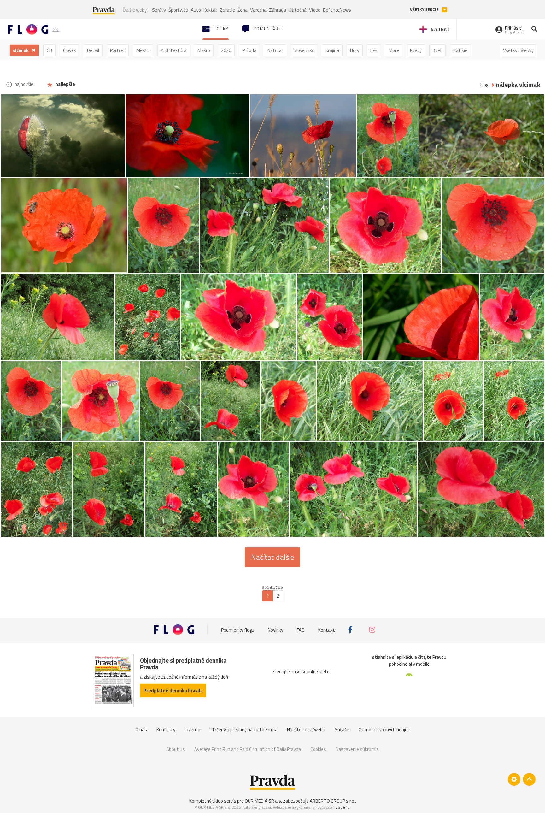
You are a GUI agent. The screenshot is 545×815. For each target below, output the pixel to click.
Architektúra (173, 50)
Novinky (275, 629)
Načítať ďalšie (272, 557)
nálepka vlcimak (518, 84)
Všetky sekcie (424, 10)
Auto (196, 10)
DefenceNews (337, 10)
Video (314, 10)
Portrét (117, 50)
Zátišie (460, 50)
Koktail (210, 10)
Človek (69, 50)
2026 (226, 50)
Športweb (178, 10)
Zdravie (227, 10)
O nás (141, 729)
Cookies (318, 749)
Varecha (258, 10)
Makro (203, 50)
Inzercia (192, 729)
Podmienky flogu (237, 629)
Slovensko (304, 50)
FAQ (301, 629)
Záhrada (277, 10)
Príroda (249, 50)
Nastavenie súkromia (357, 749)
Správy (159, 10)
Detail (93, 50)
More (394, 50)
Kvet (437, 50)
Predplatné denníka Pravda (173, 690)
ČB (49, 50)
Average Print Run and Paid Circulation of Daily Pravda (247, 749)
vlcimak (21, 50)
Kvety (416, 50)
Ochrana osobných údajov (384, 729)
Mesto (143, 50)
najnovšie (23, 84)
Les (374, 50)
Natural (275, 50)
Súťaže (342, 729)
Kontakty (165, 729)
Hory (354, 50)
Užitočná (298, 10)
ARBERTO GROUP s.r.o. (332, 801)
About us (175, 749)
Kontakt (326, 629)
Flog (484, 84)
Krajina (332, 50)
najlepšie (64, 84)
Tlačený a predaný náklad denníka (244, 729)
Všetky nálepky (518, 50)
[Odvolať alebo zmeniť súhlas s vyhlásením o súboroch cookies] (514, 779)
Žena (242, 10)
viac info (343, 807)
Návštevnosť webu (306, 729)
